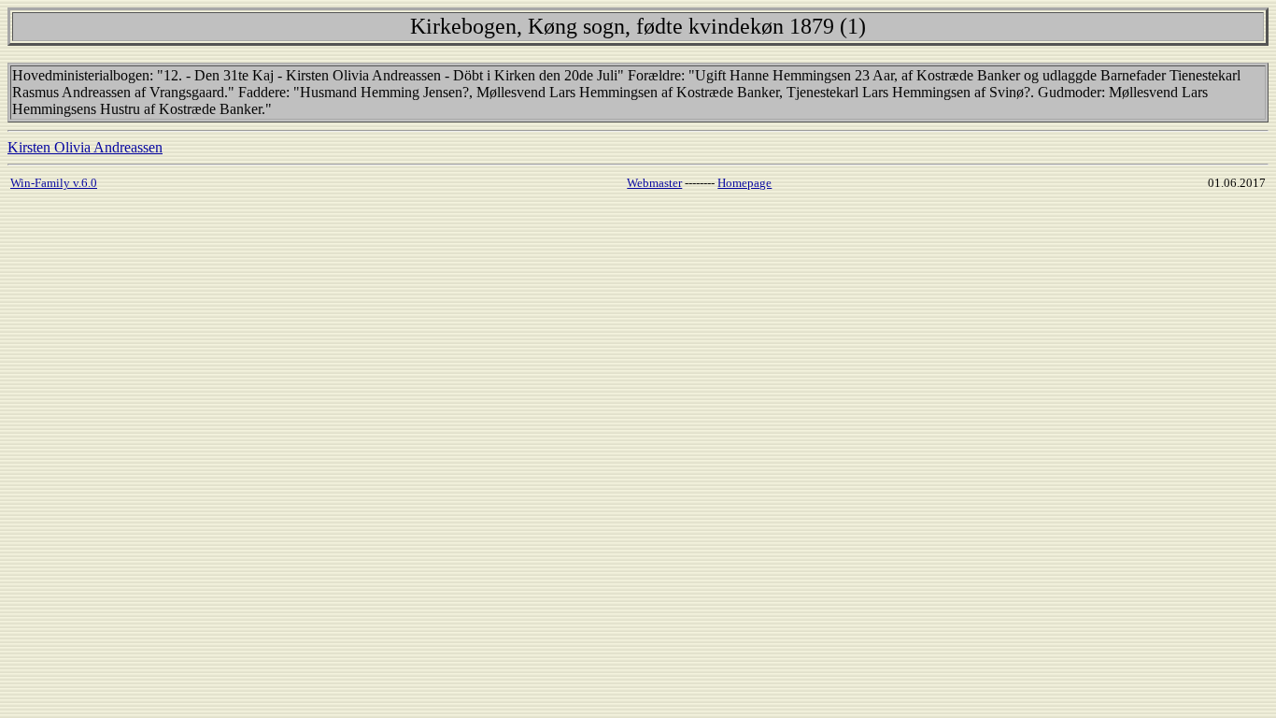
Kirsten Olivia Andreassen (85, 147)
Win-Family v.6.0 (53, 183)
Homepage (744, 183)
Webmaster (654, 183)
